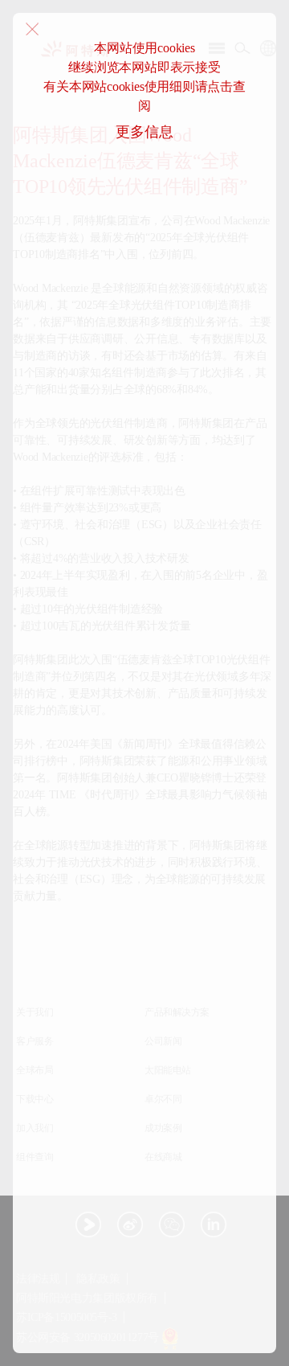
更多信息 (144, 132)
